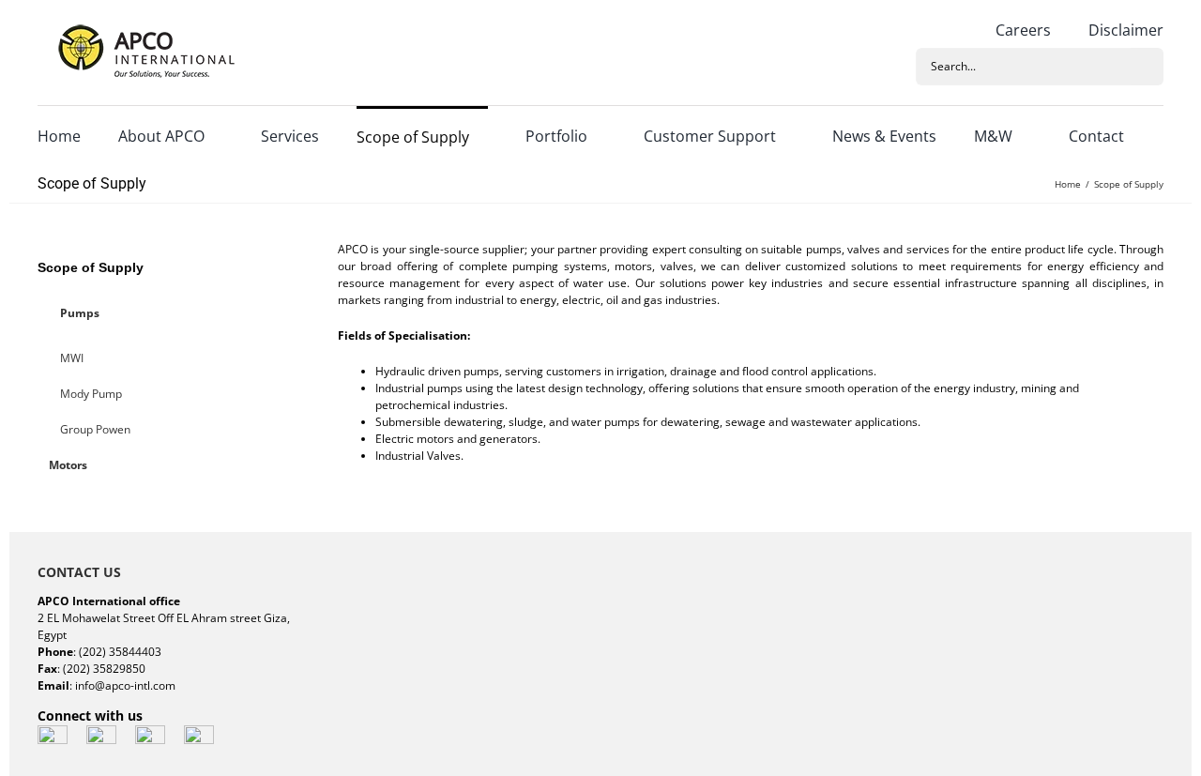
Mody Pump (91, 394)
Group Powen (95, 429)
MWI (72, 358)
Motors (68, 465)
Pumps (79, 313)
